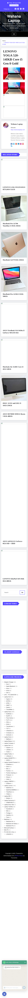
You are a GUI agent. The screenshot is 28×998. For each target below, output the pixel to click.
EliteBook (9, 764)
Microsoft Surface (9, 828)
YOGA (8, 794)
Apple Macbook (10, 686)
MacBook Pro (10, 826)
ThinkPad (9, 792)
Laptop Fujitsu (8, 754)
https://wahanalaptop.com (18, 130)
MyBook (8, 739)
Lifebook (8, 756)
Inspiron (8, 747)
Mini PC (6, 830)
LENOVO (8, 834)
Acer (7, 684)
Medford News (19, 855)
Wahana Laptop (14, 18)
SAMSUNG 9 (10, 802)
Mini (7, 769)
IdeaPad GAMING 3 (11, 790)
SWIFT (8, 705)
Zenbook (8, 735)
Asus (7, 688)
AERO (8, 760)
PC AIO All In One (9, 832)
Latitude (8, 750)
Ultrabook (9, 730)
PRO (7, 722)
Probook (8, 775)
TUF (7, 728)
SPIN (7, 703)
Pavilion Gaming (10, 773)
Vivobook (8, 733)
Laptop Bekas (8, 741)
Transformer (9, 726)
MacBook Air (9, 821)
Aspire (8, 699)
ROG (7, 724)
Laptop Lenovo (8, 785)
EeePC (8, 716)
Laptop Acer (7, 697)
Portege (8, 813)
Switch (8, 707)
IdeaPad (8, 788)
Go (22, 592)
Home (4, 40)
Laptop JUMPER (9, 781)
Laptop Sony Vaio (9, 804)
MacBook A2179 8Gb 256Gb (13, 260)
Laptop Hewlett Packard (10, 762)
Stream (8, 777)
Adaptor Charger (8, 682)
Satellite (8, 815)
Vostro (8, 752)
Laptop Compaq (8, 743)
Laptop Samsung (9, 800)
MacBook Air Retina (11, 823)
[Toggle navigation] (14, 34)
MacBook (6, 819)
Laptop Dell (7, 745)
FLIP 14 (8, 720)
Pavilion (8, 771)
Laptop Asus (7, 712)
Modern (8, 798)
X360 (7, 779)
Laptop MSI (7, 796)
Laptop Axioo (8, 737)
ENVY (8, 766)
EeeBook (8, 714)
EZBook (8, 783)
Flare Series (9, 718)
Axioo (7, 690)
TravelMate (9, 709)
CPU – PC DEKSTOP (10, 695)
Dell (7, 692)
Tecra (7, 817)
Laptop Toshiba (8, 807)
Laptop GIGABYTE (9, 758)
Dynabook (9, 809)
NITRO (8, 701)
